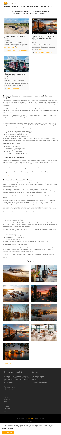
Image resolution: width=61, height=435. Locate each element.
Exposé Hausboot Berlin (13, 88)
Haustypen (7, 6)
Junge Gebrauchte (17, 6)
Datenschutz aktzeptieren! (43, 28)
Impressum (6, 406)
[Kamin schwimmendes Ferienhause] (44, 273)
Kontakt (50, 6)
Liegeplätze (43, 6)
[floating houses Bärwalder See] (16, 293)
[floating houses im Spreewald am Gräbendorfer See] (16, 351)
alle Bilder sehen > (7, 363)
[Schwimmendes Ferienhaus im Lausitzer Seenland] (16, 332)
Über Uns (26, 6)
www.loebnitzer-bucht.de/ (10, 47)
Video (40, 49)
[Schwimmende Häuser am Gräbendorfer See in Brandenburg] (16, 273)
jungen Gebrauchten (12, 175)
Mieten (36, 6)
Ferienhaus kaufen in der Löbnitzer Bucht (17, 50)
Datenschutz (7, 408)
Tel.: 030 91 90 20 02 (37, 381)
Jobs (5, 411)
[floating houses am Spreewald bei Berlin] (16, 312)
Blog (31, 6)
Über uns (6, 404)
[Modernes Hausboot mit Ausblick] (44, 332)
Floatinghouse (30, 418)
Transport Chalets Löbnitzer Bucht (43, 52)
